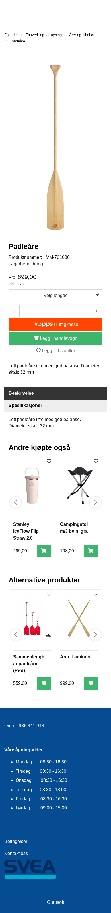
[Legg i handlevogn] (44, 551)
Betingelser (15, 841)
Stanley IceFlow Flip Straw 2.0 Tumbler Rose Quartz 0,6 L (28, 538)
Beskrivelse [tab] (21, 393)
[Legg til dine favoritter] (49, 461)
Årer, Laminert (75, 656)
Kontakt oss (16, 853)
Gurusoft (55, 902)
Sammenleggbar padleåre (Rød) (28, 663)
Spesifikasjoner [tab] (25, 405)
